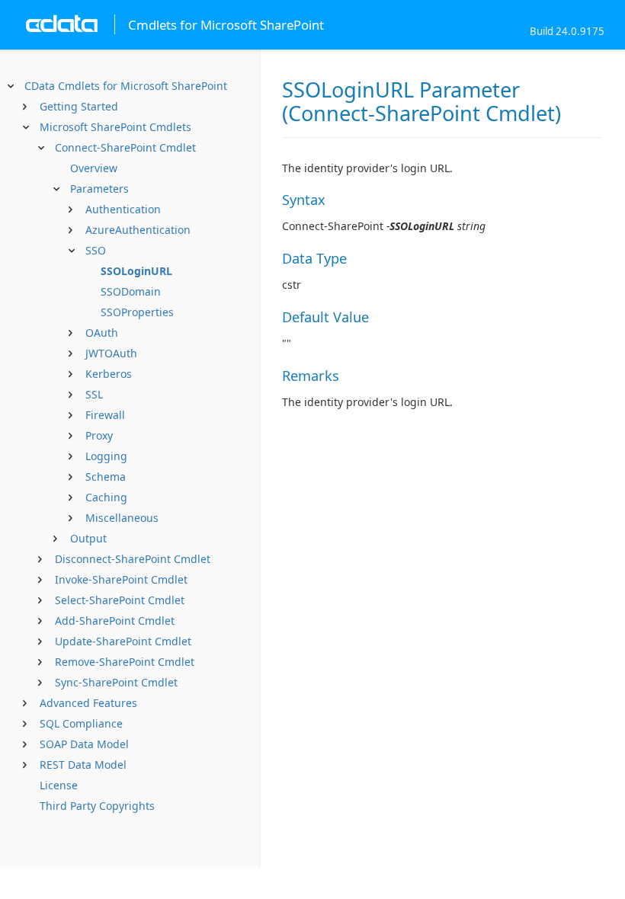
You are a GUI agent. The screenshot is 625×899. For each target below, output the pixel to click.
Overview (93, 168)
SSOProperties (137, 312)
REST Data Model (83, 764)
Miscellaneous (122, 517)
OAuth (101, 332)
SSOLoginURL (136, 271)
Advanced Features (88, 703)
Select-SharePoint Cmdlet (119, 600)
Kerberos (108, 373)
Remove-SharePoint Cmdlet (124, 661)
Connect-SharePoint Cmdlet (125, 147)
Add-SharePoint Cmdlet (115, 620)
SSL (94, 394)
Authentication (123, 209)
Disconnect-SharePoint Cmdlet (132, 559)
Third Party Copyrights (97, 805)
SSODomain (131, 291)
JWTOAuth (111, 353)
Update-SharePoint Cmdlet (123, 641)
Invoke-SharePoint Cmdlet (121, 579)
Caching (106, 497)
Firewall (105, 415)
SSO (95, 250)
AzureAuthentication (138, 229)
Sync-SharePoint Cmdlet (116, 682)
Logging (106, 456)
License (59, 785)
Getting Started (79, 106)
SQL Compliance (81, 723)
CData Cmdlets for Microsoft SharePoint (125, 85)
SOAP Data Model (84, 744)
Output (88, 538)
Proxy (99, 435)
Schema (105, 476)
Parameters (99, 188)
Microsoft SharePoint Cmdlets (115, 127)
